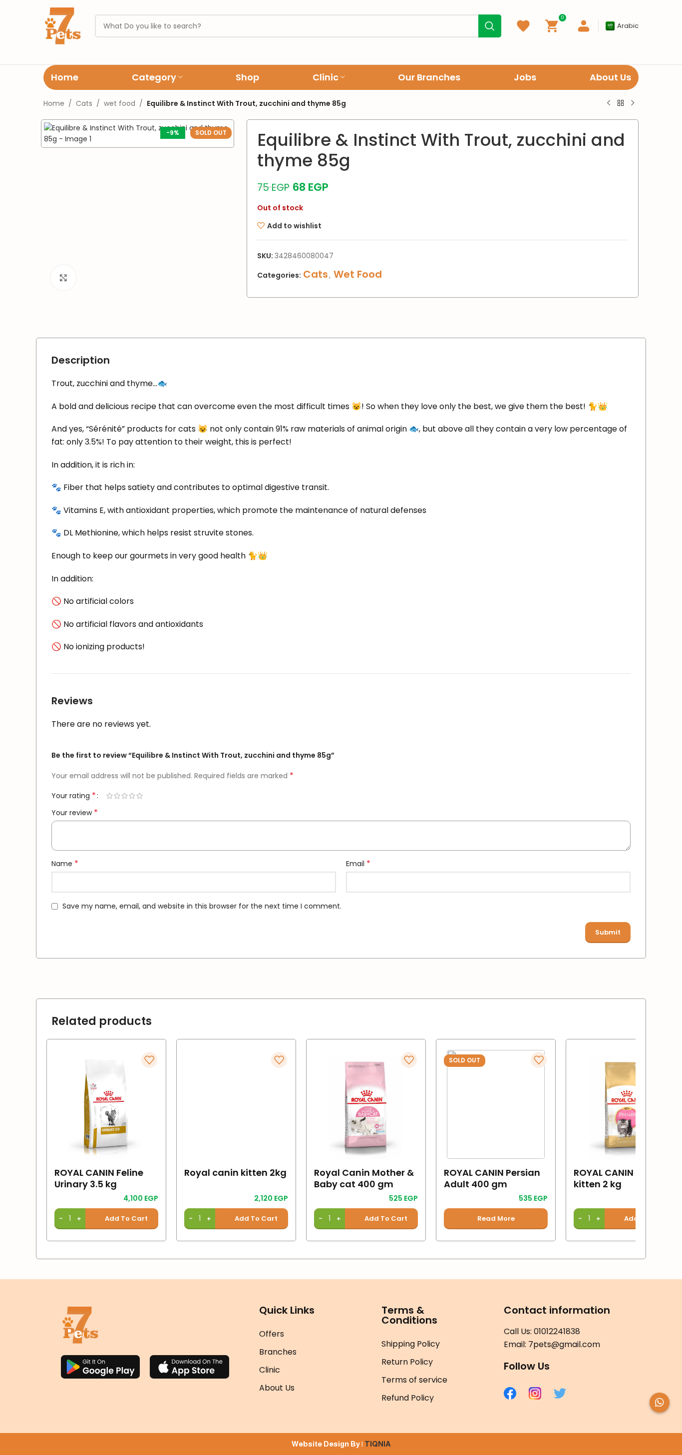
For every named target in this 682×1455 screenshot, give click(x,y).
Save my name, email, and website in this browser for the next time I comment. (201, 906)
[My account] (583, 26)
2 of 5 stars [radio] (117, 795)
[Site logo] (62, 25)
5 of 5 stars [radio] (139, 795)
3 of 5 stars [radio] (124, 795)
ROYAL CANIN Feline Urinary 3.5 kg (98, 1178)
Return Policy (407, 1362)
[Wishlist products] (523, 26)
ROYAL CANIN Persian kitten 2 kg (622, 1178)
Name (64, 863)
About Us (277, 1388)
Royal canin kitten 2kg (235, 1172)
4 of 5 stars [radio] (132, 795)
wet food (119, 103)
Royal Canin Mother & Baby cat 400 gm (364, 1178)
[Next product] (633, 103)
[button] (106, 1218)
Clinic (269, 1370)
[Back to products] (621, 103)
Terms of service (414, 1380)
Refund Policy (407, 1398)
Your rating (73, 796)
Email (358, 863)
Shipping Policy (410, 1344)
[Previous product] (609, 103)
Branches (278, 1352)
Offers (271, 1334)
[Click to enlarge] (63, 277)
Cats (84, 103)
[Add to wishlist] (149, 1060)
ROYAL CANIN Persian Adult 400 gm (492, 1178)
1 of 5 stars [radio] (109, 795)
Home (53, 103)
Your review (74, 812)
